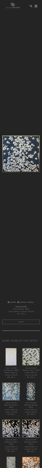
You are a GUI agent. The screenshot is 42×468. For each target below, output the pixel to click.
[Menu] (36, 6)
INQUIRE (21, 322)
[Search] (31, 6)
